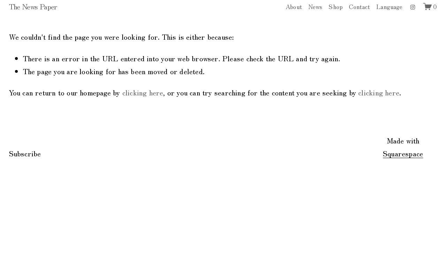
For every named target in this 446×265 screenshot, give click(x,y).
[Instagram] (413, 6)
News (315, 6)
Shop (336, 6)
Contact (359, 6)
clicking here (142, 92)
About (294, 6)
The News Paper (33, 6)
